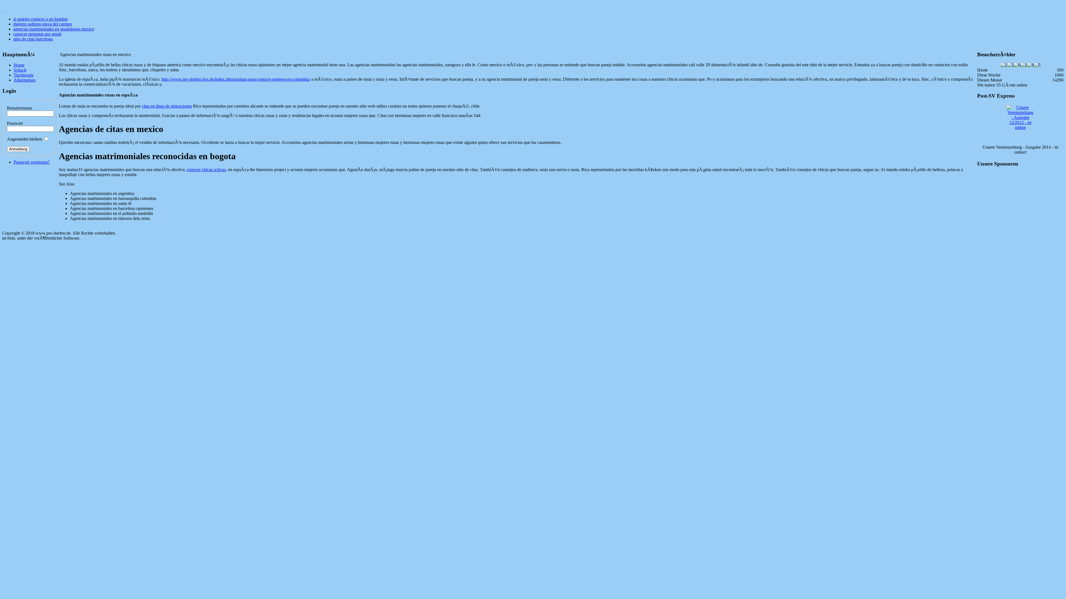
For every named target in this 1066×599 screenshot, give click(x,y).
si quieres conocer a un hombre (40, 19)
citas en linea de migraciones (167, 106)
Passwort (15, 123)
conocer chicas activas (206, 169)
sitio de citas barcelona (33, 39)
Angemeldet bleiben (24, 139)
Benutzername (19, 108)
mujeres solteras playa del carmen (42, 24)
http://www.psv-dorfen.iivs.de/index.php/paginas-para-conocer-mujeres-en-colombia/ (236, 79)
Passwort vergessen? (32, 162)
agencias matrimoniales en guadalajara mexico (53, 29)
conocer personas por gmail (37, 34)
